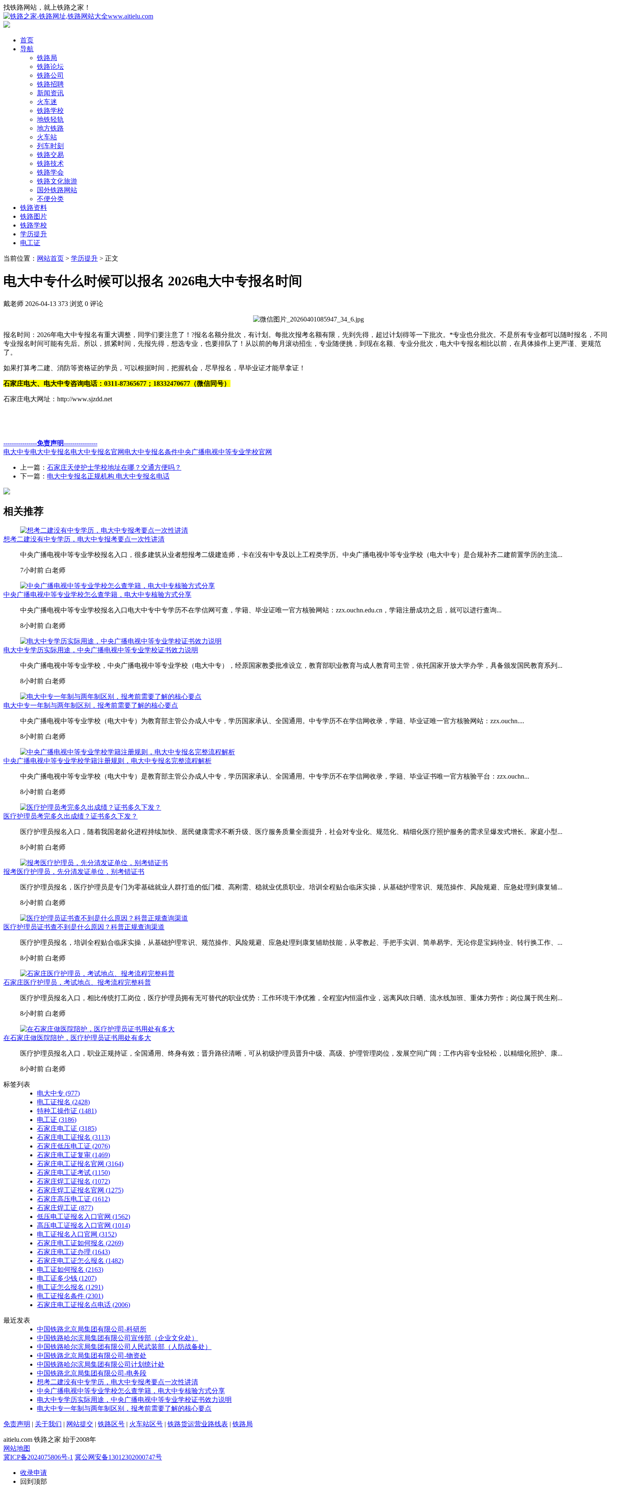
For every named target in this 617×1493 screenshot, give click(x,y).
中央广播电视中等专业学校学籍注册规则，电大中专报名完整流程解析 (107, 760)
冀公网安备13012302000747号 (118, 1457)
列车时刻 (50, 145)
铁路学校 (50, 110)
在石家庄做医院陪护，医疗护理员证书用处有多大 (77, 1037)
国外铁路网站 (57, 189)
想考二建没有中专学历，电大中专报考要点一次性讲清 (84, 539)
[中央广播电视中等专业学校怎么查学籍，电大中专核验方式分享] (117, 585)
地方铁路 (50, 128)
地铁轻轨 (50, 119)
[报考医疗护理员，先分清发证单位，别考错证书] (94, 862)
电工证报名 (63, 1102)
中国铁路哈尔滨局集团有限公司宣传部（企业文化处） (117, 1337)
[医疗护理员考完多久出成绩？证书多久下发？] (90, 807)
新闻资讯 (50, 93)
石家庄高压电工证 (73, 1199)
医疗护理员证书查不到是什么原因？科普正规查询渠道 (84, 927)
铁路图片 (33, 216)
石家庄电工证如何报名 (80, 1243)
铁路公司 (50, 75)
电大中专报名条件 (151, 451)
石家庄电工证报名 (73, 1137)
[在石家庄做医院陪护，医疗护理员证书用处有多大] (97, 1029)
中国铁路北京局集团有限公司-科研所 (91, 1329)
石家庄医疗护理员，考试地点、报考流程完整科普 (77, 982)
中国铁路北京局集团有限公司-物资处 (91, 1355)
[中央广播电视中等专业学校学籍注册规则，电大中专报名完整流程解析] (127, 752)
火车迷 (47, 101)
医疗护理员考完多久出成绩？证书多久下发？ (70, 816)
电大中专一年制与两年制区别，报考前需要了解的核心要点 (90, 705)
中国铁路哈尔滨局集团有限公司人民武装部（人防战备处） (124, 1346)
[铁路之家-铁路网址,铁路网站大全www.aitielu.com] (78, 16)
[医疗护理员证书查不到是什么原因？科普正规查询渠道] (104, 918)
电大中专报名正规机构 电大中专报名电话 (108, 476)
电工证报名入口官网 (77, 1234)
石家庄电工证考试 (73, 1172)
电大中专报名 (50, 451)
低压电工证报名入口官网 (83, 1216)
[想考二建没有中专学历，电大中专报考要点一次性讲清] (104, 530)
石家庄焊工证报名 (73, 1181)
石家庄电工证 (67, 1128)
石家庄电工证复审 (73, 1154)
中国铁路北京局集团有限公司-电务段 (91, 1373)
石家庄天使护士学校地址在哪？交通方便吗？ (114, 467)
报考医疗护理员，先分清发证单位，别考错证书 (73, 871)
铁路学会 (50, 172)
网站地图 (16, 1448)
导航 (27, 48)
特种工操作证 (67, 1110)
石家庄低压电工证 (73, 1146)
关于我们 (48, 1424)
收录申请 (33, 1472)
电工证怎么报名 (70, 1287)
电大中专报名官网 (97, 451)
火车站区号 (146, 1424)
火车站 (47, 137)
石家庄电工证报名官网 (80, 1163)
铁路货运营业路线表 (197, 1424)
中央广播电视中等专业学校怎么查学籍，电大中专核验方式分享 (97, 594)
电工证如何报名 (70, 1269)
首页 (27, 40)
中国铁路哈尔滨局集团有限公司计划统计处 (101, 1364)
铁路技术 (50, 163)
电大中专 (16, 451)
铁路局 (47, 57)
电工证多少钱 (67, 1278)
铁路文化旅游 (57, 181)
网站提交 (79, 1424)
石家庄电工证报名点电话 (83, 1304)
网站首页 (50, 258)
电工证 (30, 242)
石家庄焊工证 (65, 1207)
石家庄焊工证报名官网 (80, 1190)
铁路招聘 (50, 84)
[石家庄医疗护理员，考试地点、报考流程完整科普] (97, 973)
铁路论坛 (50, 66)
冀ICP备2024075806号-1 (38, 1457)
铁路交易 (50, 154)
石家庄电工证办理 (73, 1251)
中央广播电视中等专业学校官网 (225, 451)
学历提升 (33, 234)
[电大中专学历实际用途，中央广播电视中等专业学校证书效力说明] (121, 641)
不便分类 (50, 198)
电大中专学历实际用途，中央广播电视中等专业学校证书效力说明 (100, 650)
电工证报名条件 (70, 1296)
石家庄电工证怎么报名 (80, 1260)
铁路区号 (111, 1424)
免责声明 (16, 1424)
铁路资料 (33, 207)
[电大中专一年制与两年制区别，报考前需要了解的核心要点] (110, 696)
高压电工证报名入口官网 (83, 1225)
